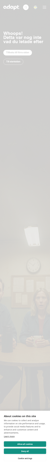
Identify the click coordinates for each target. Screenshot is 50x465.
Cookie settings (25, 458)
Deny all (25, 451)
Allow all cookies (25, 444)
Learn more (9, 436)
